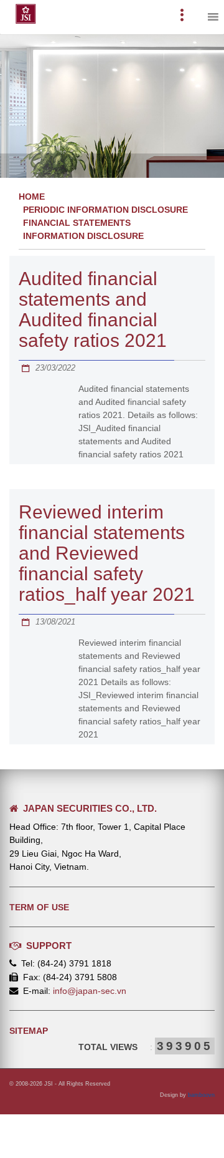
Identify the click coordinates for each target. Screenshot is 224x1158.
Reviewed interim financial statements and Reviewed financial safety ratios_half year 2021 (107, 553)
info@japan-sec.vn (89, 991)
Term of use (39, 907)
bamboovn (201, 1095)
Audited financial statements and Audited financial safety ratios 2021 (93, 309)
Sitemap (28, 1031)
